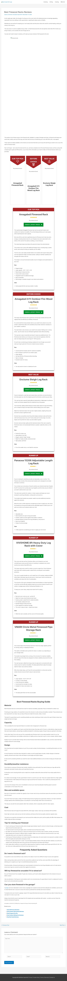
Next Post (63, 925)
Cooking (57, 2)
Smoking (46, 2)
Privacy (30, 977)
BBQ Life (63, 2)
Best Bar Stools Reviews (13, 917)
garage (7, 887)
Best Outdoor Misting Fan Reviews (15, 915)
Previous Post (5, 925)
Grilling (51, 2)
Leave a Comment (8, 14)
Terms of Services (44, 977)
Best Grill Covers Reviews (13, 909)
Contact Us (52, 977)
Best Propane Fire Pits (12, 913)
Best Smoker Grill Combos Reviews (15, 911)
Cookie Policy (36, 977)
